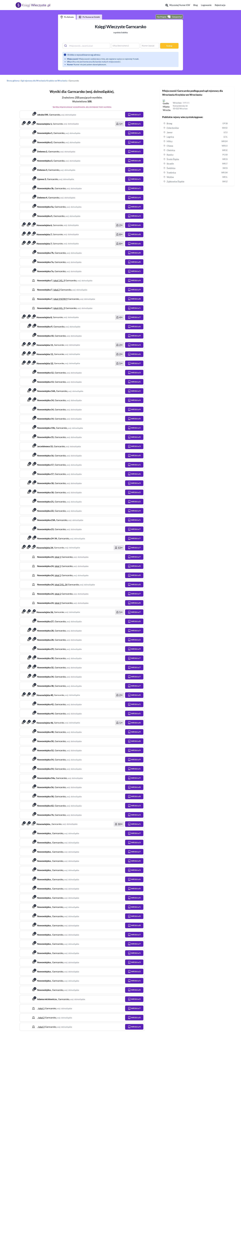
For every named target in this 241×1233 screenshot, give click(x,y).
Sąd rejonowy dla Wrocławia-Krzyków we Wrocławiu (44, 80)
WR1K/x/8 (136, 160)
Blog (195, 5)
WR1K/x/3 (136, 216)
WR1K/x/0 (136, 253)
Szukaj (169, 46)
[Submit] (66, 46)
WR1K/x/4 (136, 197)
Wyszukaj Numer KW (179, 5)
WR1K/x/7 (136, 114)
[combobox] (86, 45)
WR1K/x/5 (136, 133)
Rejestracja (220, 5)
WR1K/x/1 (136, 124)
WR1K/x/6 (136, 225)
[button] (134, 114)
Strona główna (13, 80)
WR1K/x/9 (136, 170)
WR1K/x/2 (136, 391)
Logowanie (206, 5)
